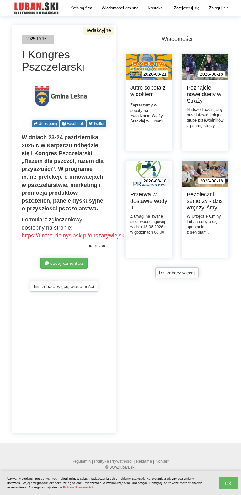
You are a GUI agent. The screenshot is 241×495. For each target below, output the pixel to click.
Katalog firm (81, 8)
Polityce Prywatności (78, 487)
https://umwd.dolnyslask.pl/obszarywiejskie (75, 235)
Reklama (144, 461)
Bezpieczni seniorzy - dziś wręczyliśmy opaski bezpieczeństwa (207, 207)
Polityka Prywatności (113, 461)
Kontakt (155, 8)
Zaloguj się (219, 8)
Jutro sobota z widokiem (148, 90)
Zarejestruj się (187, 8)
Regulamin (81, 461)
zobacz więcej (179, 272)
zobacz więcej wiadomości (66, 286)
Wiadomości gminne (120, 8)
